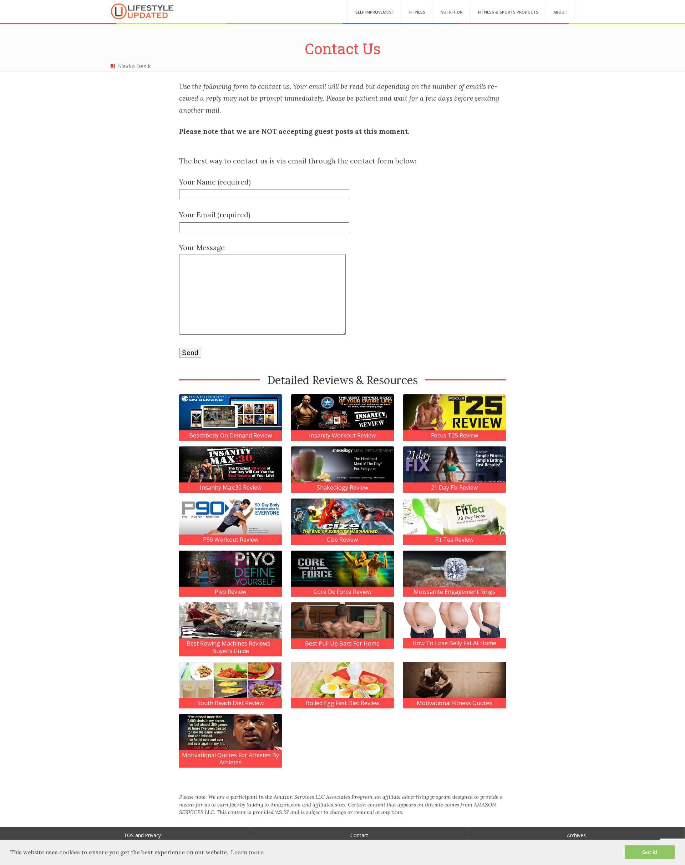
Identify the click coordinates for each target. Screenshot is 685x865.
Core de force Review (342, 592)
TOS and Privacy (142, 835)
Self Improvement (374, 12)
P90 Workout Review (230, 539)
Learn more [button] (247, 852)
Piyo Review (230, 592)
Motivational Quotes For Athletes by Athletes (230, 759)
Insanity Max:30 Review (231, 487)
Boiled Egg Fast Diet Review (342, 703)
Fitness (417, 12)
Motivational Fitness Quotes (454, 703)
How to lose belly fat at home (454, 643)
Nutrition (452, 12)
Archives (576, 835)
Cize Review (342, 539)
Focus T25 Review (454, 435)
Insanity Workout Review (342, 435)
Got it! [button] (650, 852)
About (560, 12)
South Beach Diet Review (230, 703)
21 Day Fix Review (454, 487)
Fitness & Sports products (508, 12)
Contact (359, 835)
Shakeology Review (342, 487)
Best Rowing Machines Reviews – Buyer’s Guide (231, 647)
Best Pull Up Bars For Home (342, 643)
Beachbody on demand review (230, 435)
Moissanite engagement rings (454, 592)
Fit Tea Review (454, 539)
